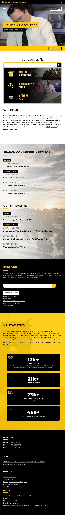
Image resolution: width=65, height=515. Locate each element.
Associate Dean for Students (16, 167)
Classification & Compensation (14, 301)
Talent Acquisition (9, 305)
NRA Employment (10, 503)
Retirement (7, 298)
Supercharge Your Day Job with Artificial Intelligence (27, 231)
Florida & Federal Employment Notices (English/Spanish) (25, 505)
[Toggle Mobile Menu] (61, 2)
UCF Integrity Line (10, 484)
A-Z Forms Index (9, 477)
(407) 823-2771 (15, 445)
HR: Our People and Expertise (14, 464)
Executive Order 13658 (11, 501)
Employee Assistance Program (15, 482)
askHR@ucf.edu (51, 127)
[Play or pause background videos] (61, 43)
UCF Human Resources (10, 8)
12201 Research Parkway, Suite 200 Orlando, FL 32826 (24, 462)
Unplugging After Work (14, 247)
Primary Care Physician (13, 178)
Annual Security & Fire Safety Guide (17, 495)
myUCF (6, 487)
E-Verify (6, 498)
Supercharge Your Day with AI (17, 220)
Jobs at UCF (8, 479)
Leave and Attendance (11, 303)
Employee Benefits (10, 296)
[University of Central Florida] (14, 2)
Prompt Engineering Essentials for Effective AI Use (26, 239)
